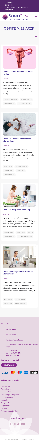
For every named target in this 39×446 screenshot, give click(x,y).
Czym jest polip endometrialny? (17, 209)
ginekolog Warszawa (10, 99)
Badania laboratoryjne (9, 411)
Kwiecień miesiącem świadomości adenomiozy (18, 272)
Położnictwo (6, 389)
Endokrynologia (7, 397)
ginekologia (21, 170)
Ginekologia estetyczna (10, 394)
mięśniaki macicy (26, 99)
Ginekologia (5, 386)
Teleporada (5, 403)
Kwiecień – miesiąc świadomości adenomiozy (17, 139)
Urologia (4, 400)
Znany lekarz (9, 365)
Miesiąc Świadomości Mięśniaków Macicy (18, 72)
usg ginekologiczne (24, 103)
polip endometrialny (25, 236)
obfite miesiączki (9, 103)
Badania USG (6, 392)
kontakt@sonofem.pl (14, 340)
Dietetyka (4, 408)
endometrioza (8, 170)
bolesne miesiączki (21, 166)
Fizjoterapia (5, 405)
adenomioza (8, 166)
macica (30, 232)
